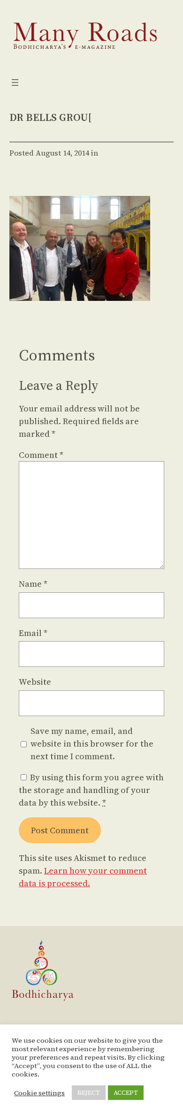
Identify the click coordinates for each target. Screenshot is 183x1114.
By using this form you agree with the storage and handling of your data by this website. (91, 789)
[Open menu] (15, 82)
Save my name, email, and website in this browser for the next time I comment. (91, 743)
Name (33, 584)
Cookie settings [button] (39, 1093)
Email (33, 633)
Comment (41, 455)
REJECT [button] (88, 1093)
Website (35, 682)
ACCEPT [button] (126, 1093)
